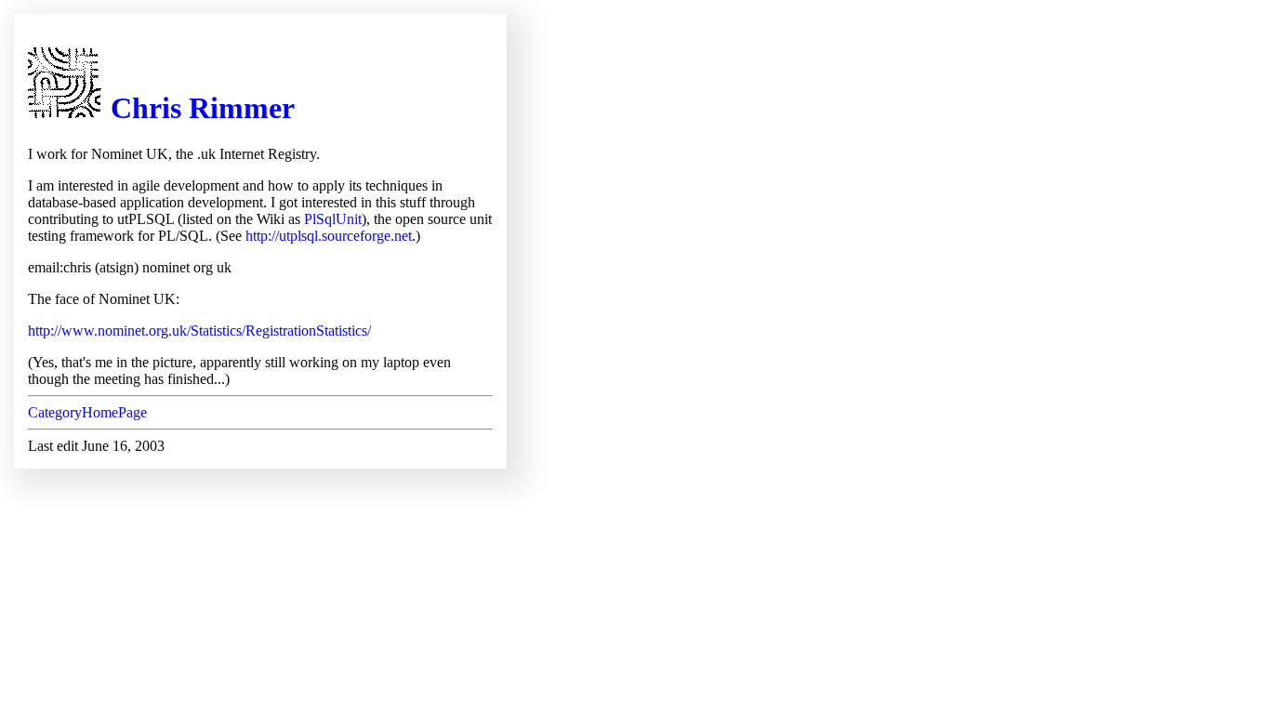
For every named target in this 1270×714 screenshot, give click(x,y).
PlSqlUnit (333, 219)
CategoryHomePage (87, 412)
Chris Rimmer (203, 108)
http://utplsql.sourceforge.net (328, 236)
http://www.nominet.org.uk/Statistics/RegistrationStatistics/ (199, 330)
